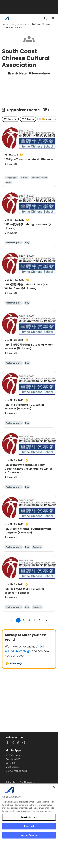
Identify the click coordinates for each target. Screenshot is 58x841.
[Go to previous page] (12, 620)
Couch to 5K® (13, 759)
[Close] (53, 786)
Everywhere (40, 73)
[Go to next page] (46, 620)
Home (5, 24)
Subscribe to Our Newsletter (21, 782)
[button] (28, 119)
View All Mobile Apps (16, 770)
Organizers (18, 24)
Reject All (29, 826)
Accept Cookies (29, 835)
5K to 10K (10, 763)
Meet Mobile (12, 767)
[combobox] (10, 119)
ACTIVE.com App (14, 755)
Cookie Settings (29, 817)
